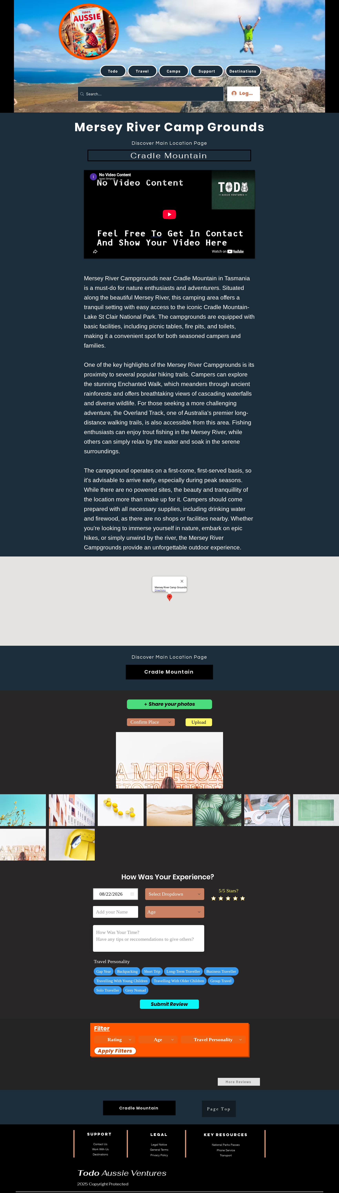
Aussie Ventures (122, 1173)
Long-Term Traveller (183, 971)
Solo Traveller (107, 990)
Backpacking (127, 971)
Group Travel (220, 981)
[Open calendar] (132, 894)
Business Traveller (221, 971)
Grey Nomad (135, 990)
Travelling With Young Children (122, 981)
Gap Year (103, 971)
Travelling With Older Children (179, 981)
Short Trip (152, 971)
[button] (142, 71)
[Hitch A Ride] (75, 27)
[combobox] (151, 722)
